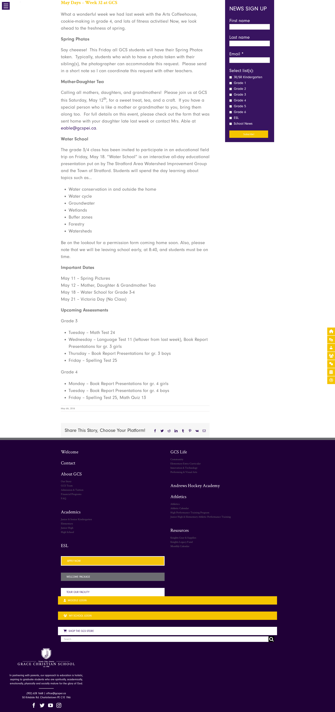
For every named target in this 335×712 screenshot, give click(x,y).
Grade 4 (239, 100)
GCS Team (67, 485)
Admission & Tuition (72, 490)
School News (242, 124)
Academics (70, 512)
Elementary (67, 523)
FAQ (63, 498)
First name (239, 20)
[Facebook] (33, 705)
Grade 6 (239, 112)
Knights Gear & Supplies (183, 537)
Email (236, 54)
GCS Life (178, 452)
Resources (179, 530)
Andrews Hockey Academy (195, 485)
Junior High (67, 527)
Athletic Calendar (179, 508)
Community (176, 459)
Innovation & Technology (183, 467)
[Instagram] (58, 705)
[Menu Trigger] (6, 6)
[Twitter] (42, 705)
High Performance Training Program (189, 512)
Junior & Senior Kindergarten (76, 519)
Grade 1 (239, 83)
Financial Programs (71, 494)
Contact (68, 463)
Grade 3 (239, 95)
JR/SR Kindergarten (247, 77)
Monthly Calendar (179, 546)
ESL (236, 118)
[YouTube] (50, 705)
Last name (239, 37)
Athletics (178, 496)
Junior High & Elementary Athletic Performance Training (200, 516)
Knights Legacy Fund (181, 542)
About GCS (71, 474)
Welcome (69, 452)
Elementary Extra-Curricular (185, 463)
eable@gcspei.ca (78, 128)
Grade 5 (239, 106)
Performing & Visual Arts (183, 472)
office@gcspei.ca (56, 693)
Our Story (66, 481)
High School (67, 532)
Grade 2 (239, 89)
